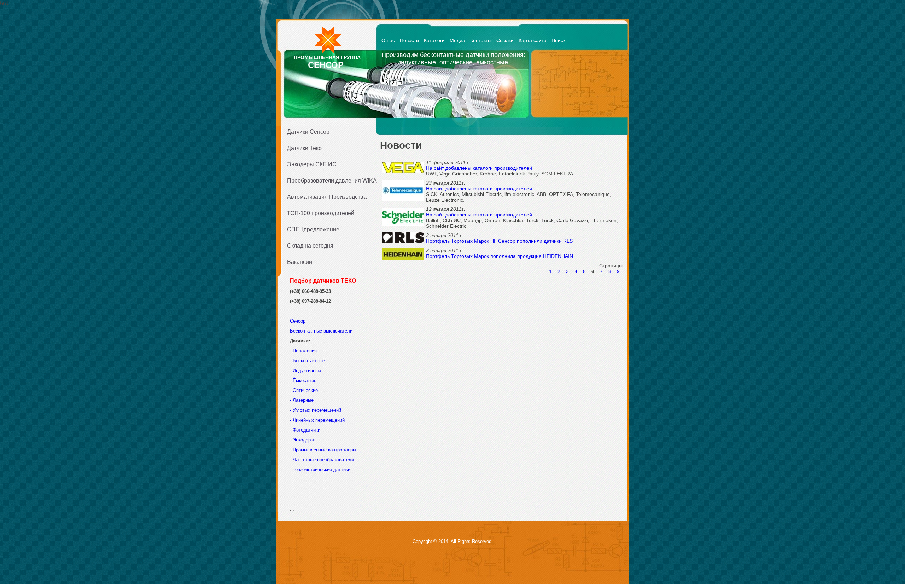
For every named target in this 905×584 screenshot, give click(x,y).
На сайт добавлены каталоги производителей (479, 168)
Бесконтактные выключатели (321, 331)
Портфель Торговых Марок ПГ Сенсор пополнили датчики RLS (499, 241)
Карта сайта (533, 40)
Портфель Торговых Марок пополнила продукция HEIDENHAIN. (500, 256)
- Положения (304, 350)
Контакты (480, 40)
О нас (388, 40)
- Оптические (304, 390)
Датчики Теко (304, 148)
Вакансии (299, 262)
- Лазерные (302, 400)
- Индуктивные (305, 370)
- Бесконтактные (307, 360)
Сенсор (298, 321)
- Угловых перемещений (315, 410)
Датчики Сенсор (308, 132)
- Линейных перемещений (317, 420)
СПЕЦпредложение (313, 229)
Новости (409, 40)
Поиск (558, 40)
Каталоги (434, 40)
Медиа (457, 40)
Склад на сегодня (310, 246)
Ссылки (505, 40)
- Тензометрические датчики (320, 469)
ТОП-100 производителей (320, 213)
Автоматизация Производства (327, 197)
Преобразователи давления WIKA (329, 181)
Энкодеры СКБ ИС (312, 164)
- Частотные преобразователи (322, 459)
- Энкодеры (302, 440)
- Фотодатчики (305, 430)
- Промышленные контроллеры (323, 449)
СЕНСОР (326, 65)
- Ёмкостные (303, 380)
